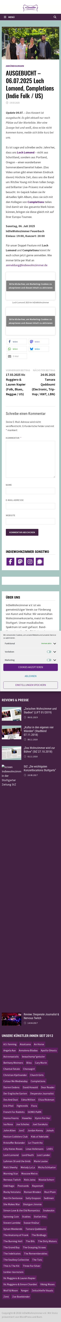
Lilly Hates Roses (12, 1148)
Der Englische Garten (15, 1093)
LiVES (50, 1148)
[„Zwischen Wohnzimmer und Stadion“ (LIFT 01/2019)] (11, 709)
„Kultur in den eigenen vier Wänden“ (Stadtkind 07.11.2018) (39, 731)
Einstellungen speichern (30, 685)
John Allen (9, 1130)
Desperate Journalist (42, 1093)
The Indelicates (12, 1253)
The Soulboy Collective (16, 1259)
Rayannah (37, 1185)
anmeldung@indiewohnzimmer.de (26, 265)
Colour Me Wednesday (15, 1081)
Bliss (29, 1062)
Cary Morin (41, 1062)
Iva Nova (8, 1124)
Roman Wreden (32, 1192)
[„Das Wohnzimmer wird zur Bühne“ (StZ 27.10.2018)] (11, 748)
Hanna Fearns (11, 1118)
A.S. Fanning (10, 1044)
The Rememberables (35, 1253)
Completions (35, 202)
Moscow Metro (29, 1173)
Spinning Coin (11, 1216)
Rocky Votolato (12, 1192)
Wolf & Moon (10, 1290)
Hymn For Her (42, 1118)
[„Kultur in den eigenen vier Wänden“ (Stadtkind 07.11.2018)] (11, 728)
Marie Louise (41, 1161)
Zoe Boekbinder (21, 1296)
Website (10, 515)
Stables (26, 1216)
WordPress (26, 1316)
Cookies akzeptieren (30, 667)
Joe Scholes (22, 1124)
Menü (11, 17)
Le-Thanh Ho (35, 1142)
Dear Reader (47, 1087)
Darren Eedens (11, 1087)
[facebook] (10, 562)
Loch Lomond (25, 152)
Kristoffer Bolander (14, 1142)
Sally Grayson (33, 1198)
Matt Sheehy (10, 1167)
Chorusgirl (29, 1068)
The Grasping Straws (34, 1247)
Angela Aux (9, 1050)
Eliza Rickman (46, 1099)
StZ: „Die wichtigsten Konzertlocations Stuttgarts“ (40, 768)
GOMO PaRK (34, 1112)
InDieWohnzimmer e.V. (34, 1313)
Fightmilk (22, 1105)
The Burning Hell (12, 1241)
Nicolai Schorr (46, 1179)
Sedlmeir (49, 1198)
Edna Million (28, 1099)
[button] (17, 341)
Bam (39, 1316)
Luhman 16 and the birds (17, 1161)
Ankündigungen (15, 65)
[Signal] (40, 562)
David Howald (30, 1087)
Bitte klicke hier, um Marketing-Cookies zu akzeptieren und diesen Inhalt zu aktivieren (31, 286)
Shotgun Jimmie (32, 1204)
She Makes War (11, 1204)
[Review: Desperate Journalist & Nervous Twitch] (11, 1015)
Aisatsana (25, 1044)
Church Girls (37, 1075)
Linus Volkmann (34, 1148)
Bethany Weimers (13, 1062)
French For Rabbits (14, 1112)
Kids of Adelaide (39, 1136)
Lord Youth (28, 1155)
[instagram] (30, 562)
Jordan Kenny (35, 1130)
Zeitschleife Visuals (42, 1290)
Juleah (50, 1130)
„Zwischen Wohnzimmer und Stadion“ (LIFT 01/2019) (40, 710)
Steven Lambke (11, 1222)
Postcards (23, 1185)
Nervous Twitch (12, 1179)
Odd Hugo (8, 1185)
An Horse (39, 1044)
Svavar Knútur (31, 1222)
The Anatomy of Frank (15, 1235)
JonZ (21, 1130)
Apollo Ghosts (49, 1050)
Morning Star (10, 1173)
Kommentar (13, 437)
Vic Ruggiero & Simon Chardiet (20, 1284)
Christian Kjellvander (15, 1075)
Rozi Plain (50, 1192)
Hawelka (27, 1118)
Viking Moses (47, 1284)
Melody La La (28, 1167)
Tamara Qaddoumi (36, 1228)
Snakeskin (48, 1210)
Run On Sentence (12, 1198)
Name (9, 484)
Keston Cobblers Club (15, 1136)
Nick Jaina (29, 1179)
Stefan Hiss (40, 1216)
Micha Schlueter (47, 1167)
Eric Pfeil (8, 1105)
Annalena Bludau (28, 1050)
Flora (34, 1105)
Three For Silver (31, 1265)
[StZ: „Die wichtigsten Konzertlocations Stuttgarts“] (11, 767)
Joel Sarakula (40, 1124)
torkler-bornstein (13, 1272)
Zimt (6, 1296)
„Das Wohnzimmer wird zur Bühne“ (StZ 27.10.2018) (39, 749)
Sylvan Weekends (12, 1228)
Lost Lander (43, 1155)
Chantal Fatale (11, 1068)
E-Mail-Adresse (15, 500)
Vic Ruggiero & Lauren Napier (19, 1278)
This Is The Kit (11, 1265)
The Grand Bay (11, 1247)
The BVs (30, 1241)
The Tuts (37, 1259)
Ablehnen (30, 676)
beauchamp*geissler (33, 1056)
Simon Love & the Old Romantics (21, 1210)
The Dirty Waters (47, 1241)
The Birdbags (39, 1235)
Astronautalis (11, 1056)
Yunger (24, 1290)
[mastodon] (20, 562)
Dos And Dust (10, 1099)
